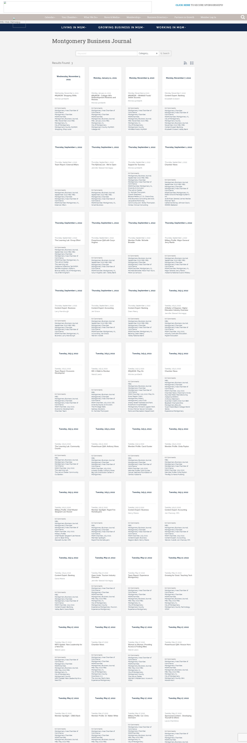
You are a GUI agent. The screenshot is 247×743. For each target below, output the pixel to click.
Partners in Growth (184, 17)
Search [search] (166, 53)
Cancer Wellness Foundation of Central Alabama (140, 473)
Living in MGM (73, 27)
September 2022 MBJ (63, 195)
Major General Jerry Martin (175, 271)
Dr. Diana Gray (148, 196)
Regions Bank (133, 540)
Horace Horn (169, 680)
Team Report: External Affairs (67, 165)
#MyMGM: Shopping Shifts (66, 95)
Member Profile (134, 470)
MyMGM (74, 127)
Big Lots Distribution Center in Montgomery (102, 473)
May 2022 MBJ (100, 599)
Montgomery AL (61, 123)
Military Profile (60, 534)
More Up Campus (135, 273)
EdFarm (72, 268)
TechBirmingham (61, 268)
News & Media (111, 17)
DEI (113, 403)
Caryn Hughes (96, 273)
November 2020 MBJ (140, 121)
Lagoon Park (150, 407)
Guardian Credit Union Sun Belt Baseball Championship (177, 402)
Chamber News (171, 165)
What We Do (90, 17)
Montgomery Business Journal (66, 119)
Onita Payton (182, 472)
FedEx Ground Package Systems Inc (177, 195)
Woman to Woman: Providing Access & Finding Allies (140, 646)
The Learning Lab (61, 264)
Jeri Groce (105, 333)
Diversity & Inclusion (136, 188)
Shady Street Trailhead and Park (140, 403)
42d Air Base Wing (62, 538)
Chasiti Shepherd (134, 194)
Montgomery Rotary (135, 398)
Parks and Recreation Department (141, 411)
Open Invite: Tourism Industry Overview (103, 576)
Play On (151, 394)
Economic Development (64, 409)
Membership (133, 17)
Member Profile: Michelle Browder (138, 241)
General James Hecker (182, 199)
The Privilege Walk (98, 407)
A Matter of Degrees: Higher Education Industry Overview (176, 309)
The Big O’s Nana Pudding (174, 474)
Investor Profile (97, 470)
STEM (167, 609)
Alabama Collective (62, 266)
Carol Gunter (145, 470)
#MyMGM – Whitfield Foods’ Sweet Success (139, 96)
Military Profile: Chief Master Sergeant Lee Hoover (66, 511)
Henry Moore (144, 540)
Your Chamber (69, 17)
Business (58, 336)
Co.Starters (59, 474)
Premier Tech (170, 201)
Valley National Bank (136, 336)
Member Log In (208, 17)
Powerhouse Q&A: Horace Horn (178, 645)
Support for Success (136, 165)
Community (73, 472)
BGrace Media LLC (135, 196)
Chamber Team (61, 411)
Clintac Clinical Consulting (138, 205)
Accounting (95, 333)
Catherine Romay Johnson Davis (177, 203)
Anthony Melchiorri (172, 399)
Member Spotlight (98, 538)
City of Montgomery (62, 125)
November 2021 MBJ (67, 121)
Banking (180, 127)
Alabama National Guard (174, 273)
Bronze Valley (60, 271)
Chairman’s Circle (184, 393)
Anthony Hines (108, 470)
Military (187, 273)
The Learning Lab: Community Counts (67, 447)
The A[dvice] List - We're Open (103, 165)
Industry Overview (171, 333)
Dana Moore (69, 609)
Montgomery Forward (136, 407)
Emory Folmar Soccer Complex (140, 409)
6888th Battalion (171, 205)
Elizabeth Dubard (171, 129)
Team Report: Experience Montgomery (138, 576)
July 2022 (180, 331)
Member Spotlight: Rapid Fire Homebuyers (103, 511)
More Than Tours (148, 271)
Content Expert (170, 127)
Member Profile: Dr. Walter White (104, 716)
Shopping (58, 129)
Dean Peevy (139, 333)
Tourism (114, 607)
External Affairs (60, 205)
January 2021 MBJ (102, 121)
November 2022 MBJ (173, 125)
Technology (185, 607)
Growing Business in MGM (120, 27)
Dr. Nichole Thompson (136, 192)
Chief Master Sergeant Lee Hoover (67, 536)
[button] (185, 63)
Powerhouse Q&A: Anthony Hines (105, 446)
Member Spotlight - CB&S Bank (67, 716)
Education (183, 333)
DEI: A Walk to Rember (100, 371)
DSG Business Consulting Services (141, 199)
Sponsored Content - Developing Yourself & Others (178, 717)
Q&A (104, 273)
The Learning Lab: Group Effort (67, 240)
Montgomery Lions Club (137, 400)
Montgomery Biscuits (173, 405)
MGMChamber (60, 117)
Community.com (134, 203)
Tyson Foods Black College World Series (177, 408)
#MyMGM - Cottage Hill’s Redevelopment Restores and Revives (103, 97)
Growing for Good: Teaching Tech (178, 575)
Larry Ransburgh (68, 336)
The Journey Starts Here (100, 678)
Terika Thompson (148, 203)
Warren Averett (97, 336)
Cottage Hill (95, 129)
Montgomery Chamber (63, 114)
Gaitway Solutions (98, 409)
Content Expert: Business (65, 308)
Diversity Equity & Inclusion (101, 405)
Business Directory (157, 17)
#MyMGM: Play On (136, 371)
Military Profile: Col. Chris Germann (138, 717)
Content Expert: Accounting (102, 308)
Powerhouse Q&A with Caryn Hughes (103, 241)
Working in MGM (170, 27)
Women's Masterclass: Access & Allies (140, 679)
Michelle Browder (134, 271)
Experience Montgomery (174, 411)
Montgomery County (62, 127)
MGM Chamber (170, 331)
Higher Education (171, 336)
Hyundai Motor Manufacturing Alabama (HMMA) (176, 396)
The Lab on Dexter (135, 190)
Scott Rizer (169, 199)
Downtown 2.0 (97, 676)
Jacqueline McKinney (136, 201)
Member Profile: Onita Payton (177, 446)
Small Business (97, 205)
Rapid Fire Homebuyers (100, 540)
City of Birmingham (62, 273)
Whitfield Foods (134, 129)
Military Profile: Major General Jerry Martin (177, 241)
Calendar (49, 17)
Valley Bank (183, 129)
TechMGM (74, 266)
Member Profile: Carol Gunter (140, 446)
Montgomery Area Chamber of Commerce (66, 111)
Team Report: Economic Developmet (64, 372)
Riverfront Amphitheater (137, 405)
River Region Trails (135, 396)
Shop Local (67, 129)
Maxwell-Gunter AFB (62, 540)
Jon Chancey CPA (183, 540)
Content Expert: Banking (175, 95)
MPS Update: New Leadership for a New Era (68, 646)
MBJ (56, 121)
